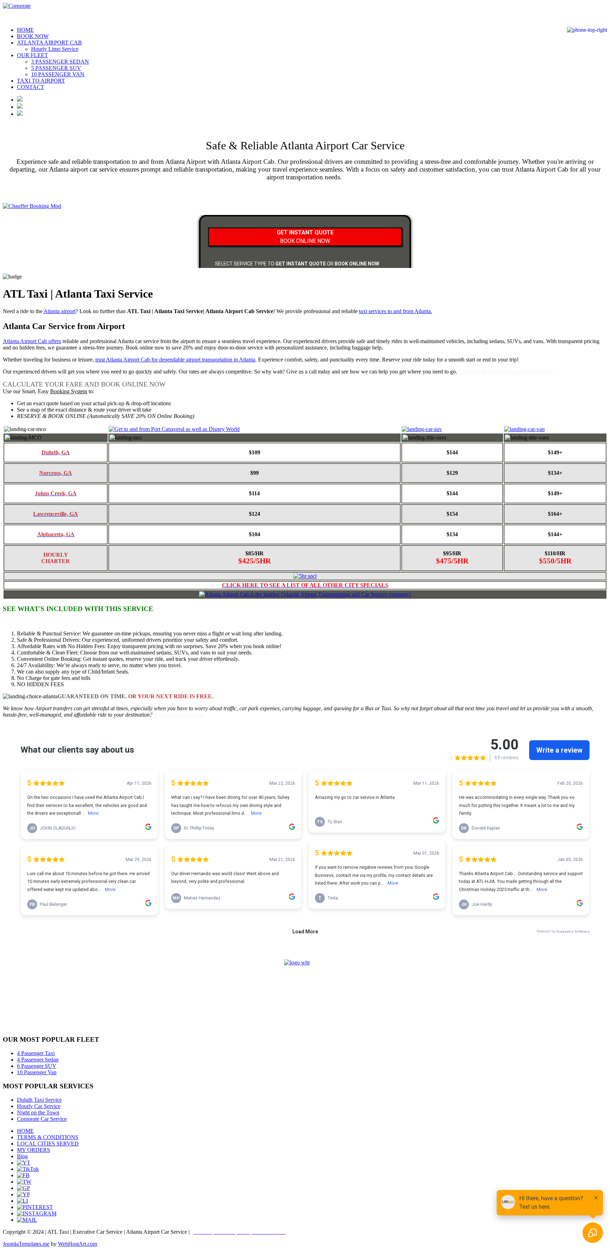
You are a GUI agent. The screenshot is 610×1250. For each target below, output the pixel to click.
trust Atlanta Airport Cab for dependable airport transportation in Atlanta (175, 360)
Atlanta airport (59, 311)
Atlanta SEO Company (180, 715)
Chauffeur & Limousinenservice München (506, 372)
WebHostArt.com (77, 1244)
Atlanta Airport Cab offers (32, 341)
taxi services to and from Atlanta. (395, 311)
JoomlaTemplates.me (26, 1244)
